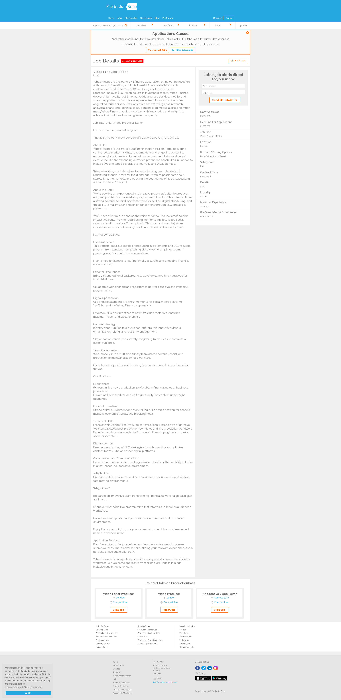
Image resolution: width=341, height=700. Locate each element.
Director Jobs (102, 630)
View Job (118, 609)
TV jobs (182, 630)
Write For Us (118, 665)
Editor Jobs (143, 637)
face (197, 668)
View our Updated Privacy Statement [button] (23, 687)
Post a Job (167, 18)
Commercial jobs (186, 647)
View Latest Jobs (157, 50)
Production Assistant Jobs (149, 633)
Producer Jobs (102, 640)
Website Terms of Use (122, 690)
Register (217, 18)
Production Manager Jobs (107, 633)
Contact (116, 669)
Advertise (117, 672)
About (115, 662)
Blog (157, 18)
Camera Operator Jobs (147, 644)
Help (115, 679)
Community (146, 18)
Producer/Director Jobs (148, 630)
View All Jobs (238, 60)
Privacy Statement (120, 686)
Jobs (119, 18)
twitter (203, 668)
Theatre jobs (184, 644)
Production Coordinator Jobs (150, 640)
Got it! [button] (28, 693)
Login (229, 18)
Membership (131, 18)
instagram (215, 668)
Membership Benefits (122, 676)
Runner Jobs (101, 647)
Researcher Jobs (103, 644)
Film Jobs (183, 633)
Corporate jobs (185, 637)
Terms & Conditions (121, 683)
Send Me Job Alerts (224, 100)
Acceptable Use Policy (123, 693)
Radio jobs (184, 640)
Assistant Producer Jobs (106, 637)
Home (111, 18)
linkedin (209, 668)
